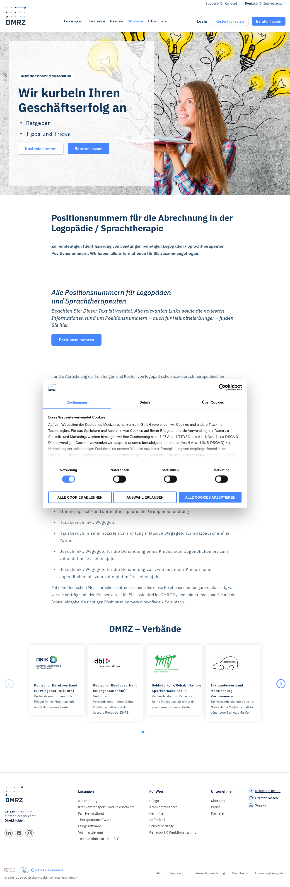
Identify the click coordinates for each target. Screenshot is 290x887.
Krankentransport (163, 807)
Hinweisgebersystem (270, 873)
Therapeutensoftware (94, 820)
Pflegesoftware (89, 826)
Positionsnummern (76, 339)
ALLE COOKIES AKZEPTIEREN (210, 497)
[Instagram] (29, 833)
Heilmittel (156, 813)
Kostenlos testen (267, 791)
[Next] (280, 683)
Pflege (154, 801)
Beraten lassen (266, 798)
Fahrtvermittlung (91, 813)
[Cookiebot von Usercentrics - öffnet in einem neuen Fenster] (222, 387)
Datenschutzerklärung (209, 873)
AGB (159, 873)
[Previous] (9, 683)
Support (261, 805)
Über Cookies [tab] (213, 402)
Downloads (240, 873)
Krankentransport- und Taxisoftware (106, 807)
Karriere (217, 813)
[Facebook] (19, 833)
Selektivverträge (161, 826)
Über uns (157, 21)
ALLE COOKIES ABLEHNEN (80, 497)
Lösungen (74, 21)
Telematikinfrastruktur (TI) (98, 839)
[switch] (119, 479)
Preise (117, 21)
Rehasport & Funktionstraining (172, 832)
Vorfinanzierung (90, 832)
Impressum (178, 873)
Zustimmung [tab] (77, 402)
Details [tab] (145, 402)
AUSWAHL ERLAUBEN (145, 497)
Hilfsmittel (157, 820)
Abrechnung (87, 801)
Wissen (136, 21)
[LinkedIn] (9, 833)
